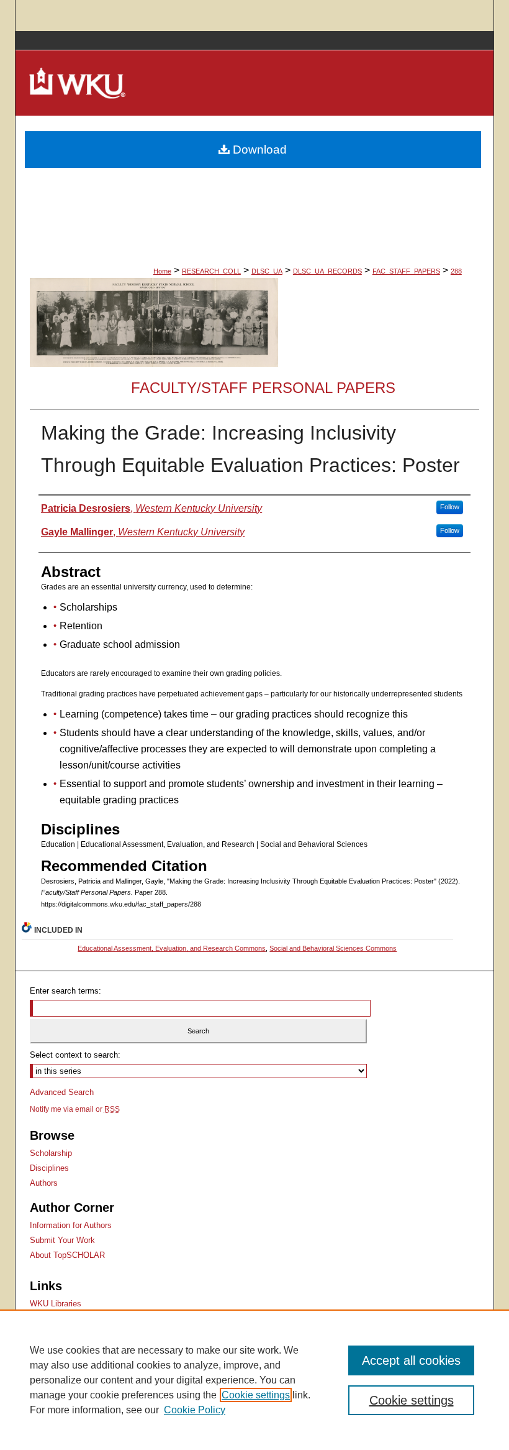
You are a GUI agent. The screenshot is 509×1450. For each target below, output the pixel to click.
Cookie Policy (194, 1410)
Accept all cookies (411, 1360)
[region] (254, 1379)
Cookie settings (256, 1395)
